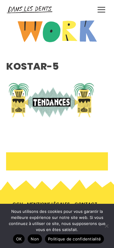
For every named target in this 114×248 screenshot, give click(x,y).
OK (19, 238)
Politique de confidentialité (74, 238)
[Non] (106, 226)
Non (35, 238)
